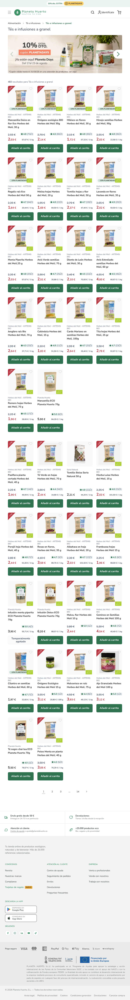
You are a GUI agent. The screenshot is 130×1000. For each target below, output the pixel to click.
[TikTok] (35, 933)
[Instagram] (14, 933)
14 (78, 791)
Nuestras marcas (13, 876)
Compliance (10, 881)
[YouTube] (28, 933)
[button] (9, 12)
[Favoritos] (30, 88)
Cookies (64, 995)
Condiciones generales (80, 995)
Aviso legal (29, 995)
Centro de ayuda (17, 831)
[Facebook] (7, 933)
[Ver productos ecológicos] (30, 109)
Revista (8, 870)
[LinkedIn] (21, 933)
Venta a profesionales (99, 870)
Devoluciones (53, 887)
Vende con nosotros (99, 876)
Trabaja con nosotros (99, 881)
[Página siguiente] (86, 791)
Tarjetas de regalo (18, 887)
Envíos (50, 881)
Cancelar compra (117, 995)
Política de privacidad (47, 995)
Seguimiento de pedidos (59, 876)
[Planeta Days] (65, 54)
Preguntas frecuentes (57, 892)
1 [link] (43, 791)
